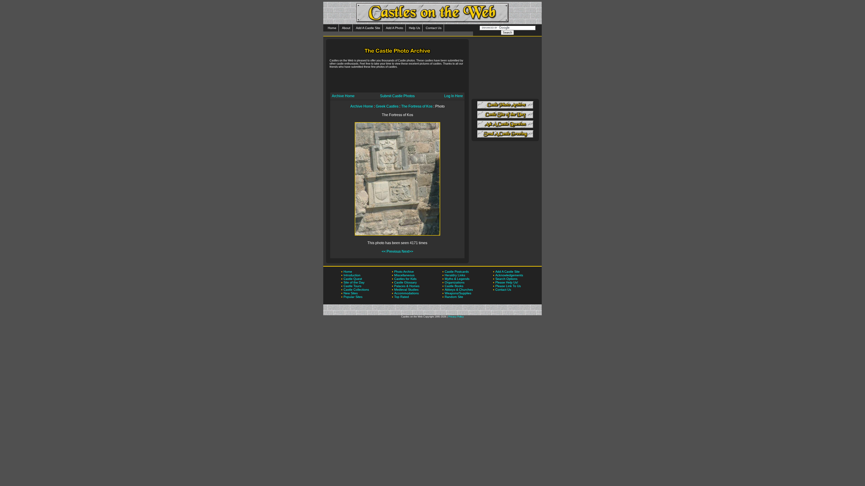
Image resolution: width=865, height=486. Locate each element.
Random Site (454, 297)
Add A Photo (394, 28)
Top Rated (401, 297)
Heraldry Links (455, 275)
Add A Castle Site (368, 28)
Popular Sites (353, 297)
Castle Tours (352, 286)
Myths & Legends (457, 279)
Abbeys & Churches (459, 289)
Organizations (454, 282)
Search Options (506, 279)
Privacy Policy (456, 316)
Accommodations (406, 293)
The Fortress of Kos (416, 106)
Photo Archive (404, 271)
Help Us (414, 28)
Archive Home (343, 96)
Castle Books (454, 286)
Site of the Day (354, 282)
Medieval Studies (406, 289)
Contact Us (434, 28)
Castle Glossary (405, 282)
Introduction (352, 275)
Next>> (407, 251)
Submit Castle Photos (397, 96)
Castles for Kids (405, 279)
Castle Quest (353, 279)
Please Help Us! (506, 282)
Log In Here (453, 96)
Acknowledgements (509, 275)
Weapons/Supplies (458, 293)
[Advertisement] (397, 80)
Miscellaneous (404, 275)
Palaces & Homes (406, 286)
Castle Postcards (457, 271)
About (346, 28)
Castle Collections (356, 289)
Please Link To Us (508, 286)
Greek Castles (387, 106)
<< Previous (391, 251)
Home (332, 28)
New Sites (351, 293)
